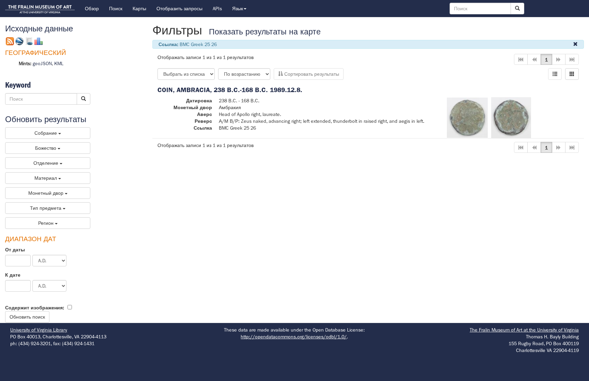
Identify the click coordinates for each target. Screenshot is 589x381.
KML (58, 63)
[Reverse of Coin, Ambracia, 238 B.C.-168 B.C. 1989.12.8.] (511, 117)
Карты (139, 8)
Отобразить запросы (179, 8)
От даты (15, 250)
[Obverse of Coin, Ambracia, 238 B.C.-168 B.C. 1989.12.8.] (467, 117)
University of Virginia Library (38, 330)
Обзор (92, 8)
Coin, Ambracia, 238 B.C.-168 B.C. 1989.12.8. (229, 90)
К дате (12, 275)
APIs (217, 8)
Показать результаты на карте (265, 31)
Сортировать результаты (311, 74)
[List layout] (555, 74)
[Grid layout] (572, 74)
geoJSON (42, 63)
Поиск (115, 8)
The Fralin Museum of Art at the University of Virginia (524, 330)
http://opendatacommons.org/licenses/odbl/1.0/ (294, 337)
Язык (237, 8)
